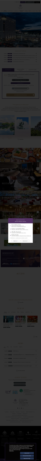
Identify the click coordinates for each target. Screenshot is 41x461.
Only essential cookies (27, 455)
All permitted (27, 453)
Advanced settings (27, 458)
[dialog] (20, 452)
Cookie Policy (11, 450)
